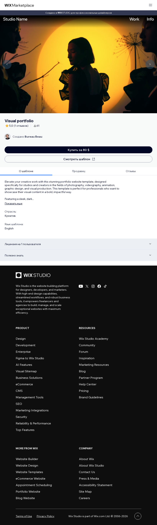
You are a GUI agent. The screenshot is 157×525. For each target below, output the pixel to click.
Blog (82, 371)
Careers (84, 498)
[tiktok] (105, 286)
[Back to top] (137, 516)
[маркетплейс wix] (19, 5)
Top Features (25, 430)
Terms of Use (24, 516)
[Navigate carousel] (6, 64)
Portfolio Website (28, 491)
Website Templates (29, 472)
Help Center (87, 384)
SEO (19, 404)
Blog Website (25, 498)
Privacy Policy (45, 516)
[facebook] (99, 286)
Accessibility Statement (95, 485)
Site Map (85, 491)
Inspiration (86, 358)
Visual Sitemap (26, 371)
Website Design (27, 465)
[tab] (26, 171)
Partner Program (91, 378)
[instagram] (93, 286)
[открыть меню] (150, 5)
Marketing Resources (94, 365)
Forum (83, 352)
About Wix (86, 459)
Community (87, 345)
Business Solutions (29, 378)
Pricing (83, 391)
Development (25, 345)
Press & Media (89, 478)
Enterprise (23, 352)
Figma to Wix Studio (30, 358)
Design (21, 338)
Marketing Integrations (32, 410)
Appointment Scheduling (34, 485)
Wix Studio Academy (93, 338)
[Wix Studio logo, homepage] (34, 275)
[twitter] (87, 286)
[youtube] (80, 286)
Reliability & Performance (33, 423)
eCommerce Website (30, 478)
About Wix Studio (91, 465)
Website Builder (27, 459)
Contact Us (87, 472)
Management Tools (29, 397)
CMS (19, 391)
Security (21, 417)
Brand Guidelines (91, 397)
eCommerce (24, 384)
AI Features (24, 365)
